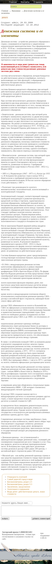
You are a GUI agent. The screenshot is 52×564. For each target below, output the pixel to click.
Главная (13, 2)
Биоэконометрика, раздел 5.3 (19, 484)
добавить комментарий (41, 519)
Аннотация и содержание (18, 489)
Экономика (15, 11)
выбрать (5, 519)
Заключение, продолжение (18, 487)
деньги (5, 17)
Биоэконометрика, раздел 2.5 (19, 482)
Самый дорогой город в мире (20, 479)
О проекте (38, 2)
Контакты (25, 2)
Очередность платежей (17, 477)
